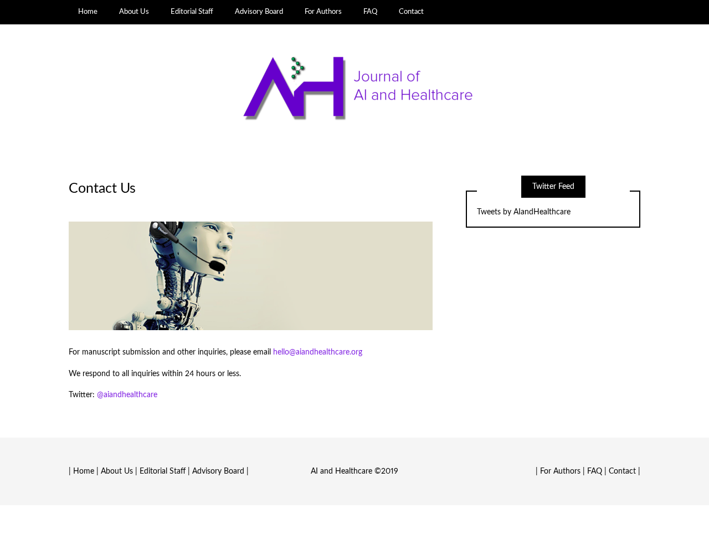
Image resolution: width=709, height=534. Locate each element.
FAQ (370, 12)
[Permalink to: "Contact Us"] (251, 276)
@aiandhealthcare (127, 395)
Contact (411, 12)
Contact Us (102, 189)
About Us (134, 12)
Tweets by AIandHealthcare (524, 212)
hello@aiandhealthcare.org (317, 352)
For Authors (323, 12)
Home (87, 12)
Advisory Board (259, 12)
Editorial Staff (192, 12)
